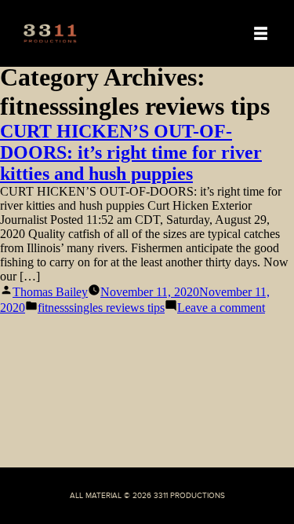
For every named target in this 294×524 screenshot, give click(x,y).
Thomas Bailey (50, 292)
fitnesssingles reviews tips (101, 307)
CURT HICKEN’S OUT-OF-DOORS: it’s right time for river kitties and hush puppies (131, 152)
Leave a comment (221, 307)
